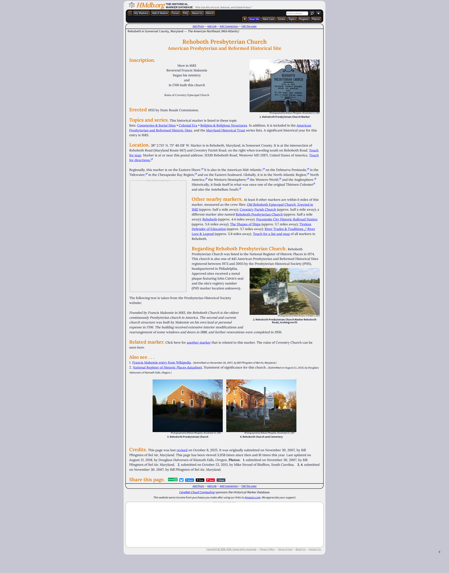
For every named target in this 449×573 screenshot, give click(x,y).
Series (281, 19)
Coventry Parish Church (258, 209)
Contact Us (315, 549)
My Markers (141, 13)
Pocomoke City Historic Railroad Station (286, 219)
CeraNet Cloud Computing (197, 492)
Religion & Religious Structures (223, 125)
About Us (197, 13)
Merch (210, 13)
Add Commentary (229, 26)
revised (182, 450)
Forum (175, 13)
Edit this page (249, 26)
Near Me (254, 19)
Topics (292, 19)
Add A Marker (160, 13)
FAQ (185, 13)
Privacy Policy (267, 549)
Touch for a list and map (271, 234)
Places (316, 19)
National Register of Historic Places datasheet (167, 367)
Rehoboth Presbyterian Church (259, 214)
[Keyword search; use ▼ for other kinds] (312, 13)
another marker (199, 342)
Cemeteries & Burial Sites (156, 125)
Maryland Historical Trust (225, 130)
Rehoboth (209, 219)
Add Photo (198, 26)
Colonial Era (188, 125)
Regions (304, 19)
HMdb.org (150, 5)
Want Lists (268, 19)
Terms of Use (285, 549)
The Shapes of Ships (245, 224)
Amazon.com (252, 497)
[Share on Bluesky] (181, 480)
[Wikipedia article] (202, 170)
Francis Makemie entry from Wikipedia (161, 362)
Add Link (212, 26)
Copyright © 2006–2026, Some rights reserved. (231, 549)
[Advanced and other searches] (318, 13)
